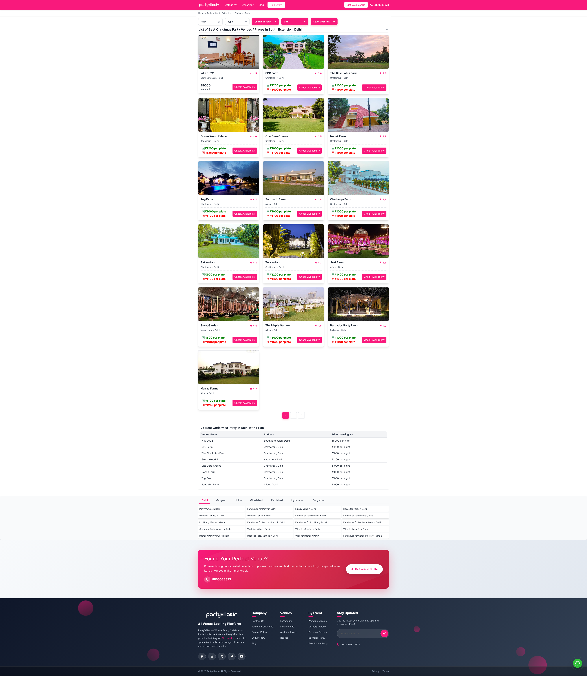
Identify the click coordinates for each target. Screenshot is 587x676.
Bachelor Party (316, 637)
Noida (238, 500)
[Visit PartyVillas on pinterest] (232, 656)
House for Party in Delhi (355, 509)
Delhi (209, 13)
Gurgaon (221, 500)
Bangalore (318, 500)
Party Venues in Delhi (209, 509)
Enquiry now (258, 637)
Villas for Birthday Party (307, 535)
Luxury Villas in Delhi (305, 509)
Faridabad (277, 500)
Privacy (375, 671)
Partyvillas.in (213, 671)
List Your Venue (356, 4)
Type (230, 21)
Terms (385, 671)
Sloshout (227, 638)
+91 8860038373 (351, 644)
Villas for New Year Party (355, 529)
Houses (284, 637)
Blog (261, 4)
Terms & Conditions (262, 626)
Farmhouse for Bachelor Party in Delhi (362, 522)
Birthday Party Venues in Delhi (214, 535)
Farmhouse (286, 620)
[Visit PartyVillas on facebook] (202, 656)
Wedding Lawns (288, 632)
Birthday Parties (317, 632)
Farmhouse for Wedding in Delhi (311, 515)
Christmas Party (242, 13)
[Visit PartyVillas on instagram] (212, 656)
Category (230, 4)
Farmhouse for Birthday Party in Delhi (265, 522)
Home (201, 13)
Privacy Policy (259, 632)
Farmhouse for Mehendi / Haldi (358, 515)
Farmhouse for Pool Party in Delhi (311, 522)
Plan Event (276, 4)
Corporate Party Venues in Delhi (215, 529)
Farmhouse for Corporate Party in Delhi (362, 535)
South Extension (223, 13)
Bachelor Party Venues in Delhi (262, 535)
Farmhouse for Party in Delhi (261, 509)
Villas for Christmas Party (307, 529)
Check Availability (244, 86)
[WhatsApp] (577, 663)
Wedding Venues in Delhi (211, 515)
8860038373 (381, 4)
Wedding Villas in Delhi (258, 529)
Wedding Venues (317, 620)
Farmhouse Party (318, 643)
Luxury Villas (287, 626)
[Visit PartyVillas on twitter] (222, 656)
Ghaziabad (256, 500)
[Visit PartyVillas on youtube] (242, 656)
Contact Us (258, 620)
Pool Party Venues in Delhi (212, 522)
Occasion (247, 4)
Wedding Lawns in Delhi (259, 515)
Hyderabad (297, 500)
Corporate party (317, 626)
